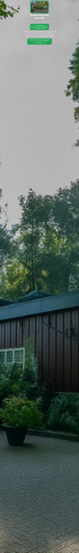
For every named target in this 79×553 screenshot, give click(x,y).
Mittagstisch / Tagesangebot (37, 21)
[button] (39, 41)
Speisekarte (25, 21)
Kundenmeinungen (52, 21)
